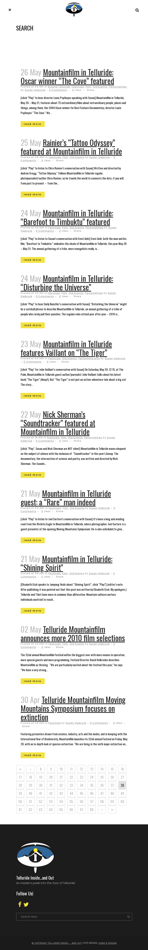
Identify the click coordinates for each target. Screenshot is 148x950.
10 (61, 769)
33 (71, 785)
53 (51, 801)
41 (40, 793)
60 (122, 801)
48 (112, 793)
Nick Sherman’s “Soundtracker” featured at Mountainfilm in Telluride (58, 422)
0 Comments (58, 90)
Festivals (78, 86)
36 (102, 785)
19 (40, 777)
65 (61, 809)
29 (30, 785)
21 (61, 777)
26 (112, 777)
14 (101, 769)
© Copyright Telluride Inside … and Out (57, 943)
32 (61, 785)
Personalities (118, 86)
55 (71, 801)
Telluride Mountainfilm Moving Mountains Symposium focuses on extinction (73, 708)
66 (71, 809)
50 (20, 801)
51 (30, 801)
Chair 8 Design (107, 943)
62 (30, 809)
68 (91, 809)
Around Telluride (59, 86)
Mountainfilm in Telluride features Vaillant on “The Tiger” (66, 348)
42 (51, 793)
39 (20, 793)
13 (91, 769)
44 (71, 793)
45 (81, 793)
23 (81, 777)
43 (61, 793)
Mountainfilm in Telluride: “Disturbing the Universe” (67, 282)
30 (40, 785)
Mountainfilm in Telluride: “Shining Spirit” (66, 563)
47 (102, 793)
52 (40, 801)
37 (112, 785)
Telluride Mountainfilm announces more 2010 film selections (73, 633)
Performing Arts (89, 358)
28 (20, 785)
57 (91, 801)
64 (51, 809)
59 (112, 801)
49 (122, 793)
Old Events (100, 86)
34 (81, 785)
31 (50, 785)
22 (71, 777)
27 (122, 777)
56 (81, 801)
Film (88, 86)
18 (30, 777)
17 (20, 777)
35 (91, 785)
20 (51, 777)
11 (71, 769)
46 (91, 793)
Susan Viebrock (35, 90)
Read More (32, 124)
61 (20, 809)
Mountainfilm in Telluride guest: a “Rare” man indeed (66, 497)
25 (102, 777)
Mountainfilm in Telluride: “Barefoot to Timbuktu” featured (67, 217)
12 (81, 769)
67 (81, 809)
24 (91, 777)
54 (61, 801)
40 (30, 793)
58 (102, 801)
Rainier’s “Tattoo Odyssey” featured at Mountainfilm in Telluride (71, 147)
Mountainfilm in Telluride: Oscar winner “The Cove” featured (67, 76)
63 (40, 809)
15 (112, 769)
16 (122, 769)
